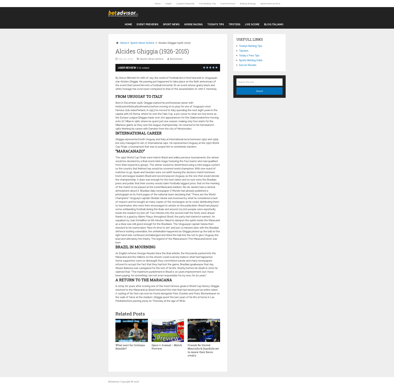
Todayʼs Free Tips (249, 55)
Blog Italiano (273, 24)
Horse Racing (193, 24)
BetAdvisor (176, 58)
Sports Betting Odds (250, 60)
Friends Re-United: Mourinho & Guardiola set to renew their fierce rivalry (203, 350)
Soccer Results (247, 65)
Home (158, 3)
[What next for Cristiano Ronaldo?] (131, 330)
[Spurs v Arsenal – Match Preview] (168, 330)
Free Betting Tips (207, 3)
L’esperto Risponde (185, 3)
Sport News (171, 24)
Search (259, 91)
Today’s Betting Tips (250, 46)
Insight (168, 3)
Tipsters (234, 24)
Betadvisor (114, 381)
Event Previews (228, 3)
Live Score (252, 24)
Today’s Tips (215, 24)
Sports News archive (270, 3)
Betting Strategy (248, 3)
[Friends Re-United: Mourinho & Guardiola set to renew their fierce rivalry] (204, 330)
